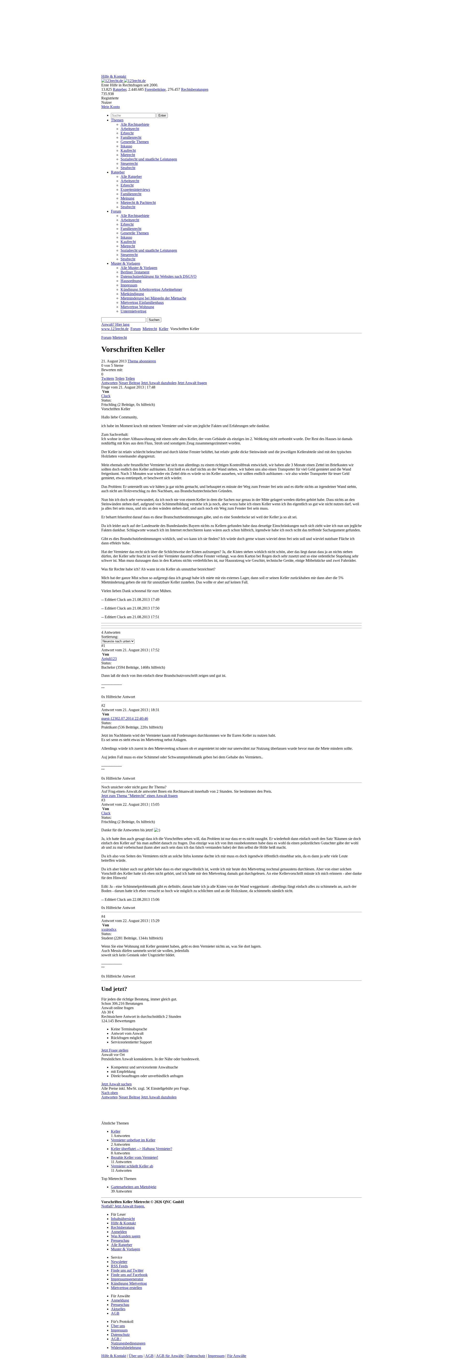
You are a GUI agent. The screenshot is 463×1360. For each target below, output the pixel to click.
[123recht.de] (123, 81)
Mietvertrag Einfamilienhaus (142, 302)
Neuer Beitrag (129, 383)
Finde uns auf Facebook (129, 1275)
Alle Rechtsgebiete (135, 124)
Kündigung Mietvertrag (129, 1283)
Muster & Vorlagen (125, 263)
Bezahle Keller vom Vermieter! (134, 1157)
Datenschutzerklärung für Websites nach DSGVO (159, 276)
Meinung (127, 198)
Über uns (118, 1326)
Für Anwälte (236, 1356)
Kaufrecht (128, 150)
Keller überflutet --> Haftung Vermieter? (141, 1149)
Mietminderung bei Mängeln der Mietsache (153, 298)
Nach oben (109, 1093)
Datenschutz (120, 1334)
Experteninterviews (135, 189)
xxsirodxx (108, 929)
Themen (117, 120)
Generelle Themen (135, 142)
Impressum (129, 285)
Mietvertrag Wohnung (137, 307)
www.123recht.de (115, 329)
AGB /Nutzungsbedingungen (128, 1341)
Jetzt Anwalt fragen (192, 383)
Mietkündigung (132, 294)
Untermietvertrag (133, 311)
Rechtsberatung (123, 1227)
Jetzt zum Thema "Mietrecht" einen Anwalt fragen (139, 796)
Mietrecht (128, 155)
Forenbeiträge (155, 89)
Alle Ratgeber (131, 176)
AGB (115, 1313)
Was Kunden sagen (125, 1236)
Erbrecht (127, 133)
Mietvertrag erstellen (126, 1288)
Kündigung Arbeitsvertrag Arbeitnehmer (151, 289)
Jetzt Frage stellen (114, 1050)
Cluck (105, 396)
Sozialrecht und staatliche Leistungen (149, 159)
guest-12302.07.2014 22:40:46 (124, 718)
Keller (163, 329)
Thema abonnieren (142, 361)
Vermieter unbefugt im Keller (133, 1140)
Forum (116, 211)
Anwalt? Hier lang (115, 324)
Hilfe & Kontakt (113, 76)
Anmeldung (120, 1300)
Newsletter (119, 1262)
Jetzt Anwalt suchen (116, 1084)
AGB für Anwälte (170, 1356)
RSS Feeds (119, 1266)
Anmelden (119, 1232)
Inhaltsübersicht (123, 1219)
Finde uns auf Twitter (127, 1270)
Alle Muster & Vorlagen (139, 268)
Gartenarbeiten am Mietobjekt (133, 1187)
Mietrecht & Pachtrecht (138, 203)
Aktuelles (118, 1309)
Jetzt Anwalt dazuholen (159, 383)
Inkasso (126, 146)
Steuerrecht (129, 163)
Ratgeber (119, 89)
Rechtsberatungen (194, 89)
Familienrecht (131, 137)
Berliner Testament (135, 272)
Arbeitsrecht (130, 129)
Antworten (109, 383)
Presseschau (120, 1240)
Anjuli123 (109, 659)
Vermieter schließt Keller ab (132, 1166)
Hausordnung (131, 281)
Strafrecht (128, 168)
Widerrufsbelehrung (126, 1348)
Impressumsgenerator (127, 1279)
